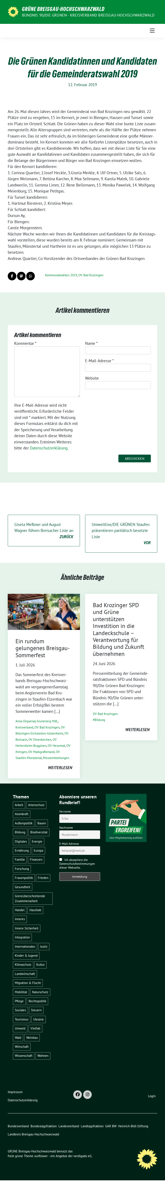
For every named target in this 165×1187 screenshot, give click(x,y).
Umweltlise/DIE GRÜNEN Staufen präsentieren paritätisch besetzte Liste (121, 533)
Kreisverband (24, 727)
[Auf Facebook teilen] (12, 276)
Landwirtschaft (25, 974)
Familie (20, 859)
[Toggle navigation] (152, 30)
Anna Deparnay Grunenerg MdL (36, 721)
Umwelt (20, 1028)
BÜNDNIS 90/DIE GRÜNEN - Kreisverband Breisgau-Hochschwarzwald (88, 15)
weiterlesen (60, 767)
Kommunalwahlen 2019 (61, 275)
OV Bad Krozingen (90, 275)
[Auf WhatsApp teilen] (30, 276)
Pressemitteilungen (56, 758)
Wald (18, 1038)
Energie (37, 841)
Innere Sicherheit (26, 928)
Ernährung (22, 850)
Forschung (22, 869)
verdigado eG (82, 1156)
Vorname (65, 811)
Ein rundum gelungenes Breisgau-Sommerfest (42, 648)
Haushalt (35, 910)
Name (91, 343)
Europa (38, 850)
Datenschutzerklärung (48, 448)
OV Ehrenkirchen (39, 740)
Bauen (41, 823)
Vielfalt (35, 1028)
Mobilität (21, 992)
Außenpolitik (23, 823)
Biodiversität (38, 832)
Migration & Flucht (28, 983)
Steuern (36, 1010)
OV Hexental (56, 746)
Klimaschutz (23, 964)
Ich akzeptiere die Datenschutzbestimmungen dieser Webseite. (77, 863)
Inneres (20, 919)
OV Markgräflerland (41, 752)
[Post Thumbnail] (44, 611)
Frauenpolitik (24, 878)
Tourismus (21, 1019)
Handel (19, 910)
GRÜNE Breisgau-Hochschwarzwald (63, 9)
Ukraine (38, 1019)
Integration (22, 937)
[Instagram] (87, 1094)
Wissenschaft (23, 1056)
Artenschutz (36, 805)
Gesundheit (22, 887)
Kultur (40, 964)
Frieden (43, 878)
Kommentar (25, 343)
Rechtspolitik (37, 1001)
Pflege (19, 1001)
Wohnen (42, 1056)
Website (92, 378)
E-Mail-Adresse (99, 360)
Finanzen (36, 859)
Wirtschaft (22, 1047)
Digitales (21, 841)
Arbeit (19, 805)
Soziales (20, 1010)
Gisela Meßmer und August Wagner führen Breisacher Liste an (43, 530)
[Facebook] (77, 1094)
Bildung (100, 720)
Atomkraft (21, 814)
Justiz (43, 946)
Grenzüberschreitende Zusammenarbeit (30, 898)
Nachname (66, 828)
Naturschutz (40, 992)
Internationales (25, 946)
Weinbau (32, 1038)
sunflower (41, 1156)
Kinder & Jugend (26, 955)
